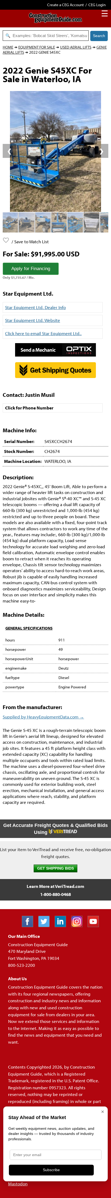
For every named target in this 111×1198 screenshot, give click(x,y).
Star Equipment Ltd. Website (32, 320)
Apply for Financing (30, 268)
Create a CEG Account (65, 4)
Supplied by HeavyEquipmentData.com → (43, 717)
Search (99, 36)
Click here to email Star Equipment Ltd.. (43, 333)
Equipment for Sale (36, 47)
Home (8, 47)
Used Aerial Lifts (75, 47)
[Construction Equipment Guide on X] (46, 925)
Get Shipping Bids (55, 868)
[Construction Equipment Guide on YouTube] (95, 925)
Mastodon (17, 1183)
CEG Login (97, 4)
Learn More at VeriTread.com (55, 886)
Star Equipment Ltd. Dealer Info (35, 307)
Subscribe (51, 1170)
